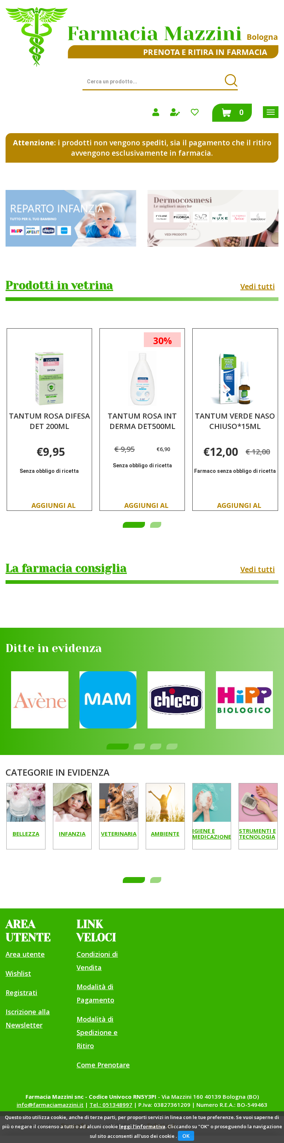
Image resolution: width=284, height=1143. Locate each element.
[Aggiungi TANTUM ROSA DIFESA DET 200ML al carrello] (53, 507)
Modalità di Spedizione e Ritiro (97, 1032)
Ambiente (165, 834)
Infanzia (72, 834)
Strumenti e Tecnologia (257, 834)
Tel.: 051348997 (110, 1104)
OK (186, 1135)
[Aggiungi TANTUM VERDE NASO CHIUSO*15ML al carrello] (239, 507)
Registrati (21, 992)
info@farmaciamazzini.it (50, 1104)
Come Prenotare (103, 1064)
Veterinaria (118, 834)
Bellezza (26, 834)
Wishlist (18, 973)
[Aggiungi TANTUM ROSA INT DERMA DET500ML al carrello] (146, 507)
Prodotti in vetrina (59, 285)
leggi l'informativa (142, 1126)
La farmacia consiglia (66, 568)
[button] (134, 525)
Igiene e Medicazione (211, 834)
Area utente (25, 954)
